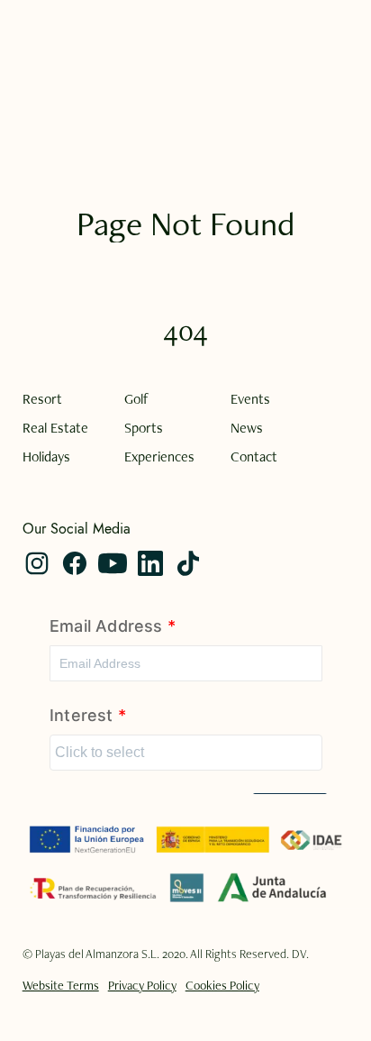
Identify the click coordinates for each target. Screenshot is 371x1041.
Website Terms (61, 985)
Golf (136, 399)
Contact (254, 457)
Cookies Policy (222, 985)
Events (250, 399)
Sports (143, 428)
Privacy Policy (142, 985)
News (247, 428)
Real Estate (55, 428)
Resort (42, 399)
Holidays (46, 457)
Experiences (159, 457)
